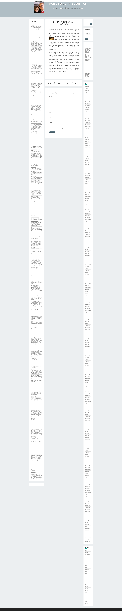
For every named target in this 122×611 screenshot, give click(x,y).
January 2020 (87, 234)
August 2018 (87, 266)
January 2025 (87, 122)
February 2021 (87, 209)
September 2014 (88, 355)
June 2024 (87, 135)
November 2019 (87, 238)
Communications (88, 554)
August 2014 (87, 357)
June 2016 (87, 315)
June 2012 (87, 406)
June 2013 (87, 384)
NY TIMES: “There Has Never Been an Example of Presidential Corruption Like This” (87, 74)
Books (86, 550)
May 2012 (86, 408)
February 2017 (87, 300)
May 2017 (86, 295)
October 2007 (87, 513)
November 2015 (87, 329)
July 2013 (86, 382)
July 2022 (86, 179)
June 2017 (87, 293)
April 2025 (87, 116)
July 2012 (86, 405)
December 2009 (87, 463)
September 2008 (88, 492)
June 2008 (87, 497)
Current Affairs (87, 556)
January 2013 (87, 393)
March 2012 (87, 412)
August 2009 (87, 471)
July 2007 (86, 518)
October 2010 (87, 444)
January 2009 (87, 484)
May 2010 (86, 454)
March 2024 (87, 141)
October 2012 (87, 399)
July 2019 (86, 245)
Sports (86, 594)
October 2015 (87, 331)
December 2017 (87, 281)
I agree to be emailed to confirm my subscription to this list (88, 34)
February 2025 (87, 120)
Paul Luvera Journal (39, 1)
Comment (51, 96)
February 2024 (87, 143)
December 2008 (87, 486)
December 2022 (87, 169)
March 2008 (87, 503)
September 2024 (88, 130)
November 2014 (87, 351)
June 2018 (87, 270)
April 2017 (87, 296)
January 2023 (87, 168)
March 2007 (87, 526)
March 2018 (87, 276)
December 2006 (87, 532)
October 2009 (87, 467)
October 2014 (87, 353)
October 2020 (87, 217)
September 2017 (88, 287)
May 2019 (86, 249)
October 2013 (87, 376)
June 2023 (87, 158)
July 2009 (86, 473)
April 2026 (87, 94)
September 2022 (88, 175)
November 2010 (87, 442)
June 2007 (87, 520)
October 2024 (87, 128)
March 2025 (87, 118)
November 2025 (87, 103)
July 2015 (86, 336)
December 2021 (87, 190)
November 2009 (87, 465)
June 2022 (87, 181)
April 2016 (87, 319)
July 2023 (86, 156)
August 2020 (87, 221)
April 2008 (87, 501)
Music (86, 580)
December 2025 (87, 101)
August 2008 (87, 494)
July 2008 (86, 496)
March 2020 (87, 230)
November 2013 (87, 374)
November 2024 (87, 126)
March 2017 (87, 298)
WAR (86, 599)
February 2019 (87, 255)
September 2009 (88, 469)
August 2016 (87, 312)
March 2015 (87, 344)
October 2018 (87, 262)
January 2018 (87, 279)
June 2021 (87, 202)
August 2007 (87, 516)
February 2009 (87, 482)
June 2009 (87, 475)
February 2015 (87, 346)
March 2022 (87, 185)
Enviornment (87, 558)
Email (50, 117)
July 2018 (86, 268)
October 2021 (87, 194)
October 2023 (87, 150)
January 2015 (87, 348)
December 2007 (87, 509)
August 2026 (87, 86)
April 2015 (87, 342)
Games (86, 561)
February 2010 (87, 460)
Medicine (86, 575)
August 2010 (87, 448)
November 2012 (87, 397)
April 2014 (87, 365)
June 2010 (87, 452)
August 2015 (87, 334)
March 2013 (87, 389)
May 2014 (86, 363)
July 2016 (86, 314)
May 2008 (86, 499)
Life (86, 573)
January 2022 (87, 188)
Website (50, 122)
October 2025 (87, 105)
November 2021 (87, 192)
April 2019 (87, 251)
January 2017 (87, 302)
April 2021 (87, 205)
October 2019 (87, 240)
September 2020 (88, 219)
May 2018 (86, 272)
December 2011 (87, 418)
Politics (86, 586)
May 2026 (86, 92)
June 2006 (87, 539)
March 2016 (87, 321)
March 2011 (87, 435)
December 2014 (87, 350)
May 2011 (86, 431)
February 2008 (87, 505)
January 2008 (87, 507)
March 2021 (87, 207)
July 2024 (86, 133)
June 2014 (87, 361)
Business (86, 552)
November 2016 (87, 306)
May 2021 (86, 204)
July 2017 (86, 291)
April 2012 (87, 410)
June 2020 (87, 224)
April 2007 (87, 524)
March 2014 (87, 367)
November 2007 (87, 511)
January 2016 (87, 325)
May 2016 (86, 317)
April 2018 (87, 274)
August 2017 (87, 289)
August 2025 (87, 109)
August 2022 (87, 177)
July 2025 (86, 111)
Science (86, 592)
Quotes (86, 588)
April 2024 (87, 139)
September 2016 (88, 310)
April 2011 (87, 433)
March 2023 (87, 164)
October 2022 (87, 173)
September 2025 (88, 107)
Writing (86, 603)
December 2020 (87, 213)
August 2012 (87, 403)
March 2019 (87, 253)
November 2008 (87, 488)
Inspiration (87, 569)
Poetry (86, 584)
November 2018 (87, 260)
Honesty (86, 567)
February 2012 (87, 414)
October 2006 (87, 535)
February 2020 (87, 232)
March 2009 (87, 480)
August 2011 (87, 425)
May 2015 (86, 340)
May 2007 (86, 522)
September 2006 (88, 537)
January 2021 (87, 211)
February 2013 (87, 391)
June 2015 (87, 338)
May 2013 (86, 386)
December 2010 (87, 441)
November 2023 (87, 149)
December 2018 (87, 259)
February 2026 (87, 97)
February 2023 (87, 166)
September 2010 (88, 446)
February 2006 (87, 541)
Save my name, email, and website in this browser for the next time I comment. (63, 128)
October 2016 (87, 308)
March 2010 (87, 458)
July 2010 (86, 450)
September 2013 (88, 378)
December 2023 (87, 147)
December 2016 (87, 304)
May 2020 (86, 226)
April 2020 (87, 228)
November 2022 (87, 171)
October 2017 (87, 285)
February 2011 (87, 437)
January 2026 (87, 99)
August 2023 (87, 154)
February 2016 (87, 323)
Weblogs (86, 601)
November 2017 (87, 283)
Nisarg (70, 608)
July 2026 (86, 88)
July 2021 (86, 200)
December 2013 (87, 372)
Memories (87, 577)
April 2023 (87, 162)
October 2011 (87, 422)
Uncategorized (87, 597)
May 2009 (86, 477)
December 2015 (87, 327)
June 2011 (87, 429)
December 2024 (87, 124)
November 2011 (87, 420)
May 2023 (86, 160)
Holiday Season (87, 565)
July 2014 (86, 359)
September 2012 (88, 401)
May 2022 (86, 183)
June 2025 (87, 113)
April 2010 (87, 456)
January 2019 (87, 257)
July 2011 (86, 427)
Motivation (87, 578)
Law (51, 75)
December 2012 (87, 395)
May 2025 (86, 114)
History (86, 563)
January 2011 (87, 439)
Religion (86, 590)
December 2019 (87, 236)
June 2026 (87, 90)
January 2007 (87, 530)
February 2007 (87, 528)
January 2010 (87, 461)
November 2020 (87, 215)
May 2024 (86, 137)
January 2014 (87, 370)
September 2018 (88, 264)
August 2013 (87, 380)
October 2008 (87, 490)
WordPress (63, 608)
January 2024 (87, 145)
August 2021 (87, 198)
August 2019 (87, 243)
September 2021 (88, 196)
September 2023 (88, 152)
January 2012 (87, 416)
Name (50, 112)
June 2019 (87, 247)
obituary (86, 582)
